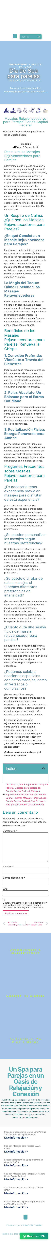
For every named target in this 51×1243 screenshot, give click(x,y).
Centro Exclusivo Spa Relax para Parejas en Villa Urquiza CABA (24, 1202)
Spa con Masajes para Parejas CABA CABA (22, 1147)
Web (5, 889)
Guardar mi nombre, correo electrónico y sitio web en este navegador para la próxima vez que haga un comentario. (25, 905)
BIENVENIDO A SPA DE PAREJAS (25, 65)
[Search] (39, 36)
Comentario (10, 831)
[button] (15, 36)
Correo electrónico (14, 878)
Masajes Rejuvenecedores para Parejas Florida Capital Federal (26, 794)
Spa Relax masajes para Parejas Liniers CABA (23, 1188)
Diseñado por (24, 1225)
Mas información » (16, 1137)
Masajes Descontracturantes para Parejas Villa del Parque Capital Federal (25, 1133)
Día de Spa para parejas (23, 73)
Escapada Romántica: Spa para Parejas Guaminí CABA (23, 1161)
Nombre (8, 866)
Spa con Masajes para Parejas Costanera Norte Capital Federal (24, 1175)
